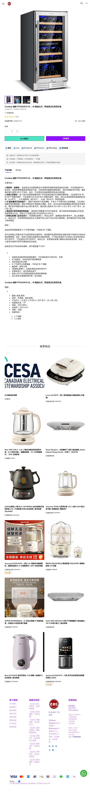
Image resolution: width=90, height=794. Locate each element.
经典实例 (12, 727)
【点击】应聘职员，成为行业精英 (34, 754)
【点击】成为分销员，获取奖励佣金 (34, 730)
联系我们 (12, 707)
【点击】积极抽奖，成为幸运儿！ (34, 722)
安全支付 (12, 714)
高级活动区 (34, 700)
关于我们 (12, 704)
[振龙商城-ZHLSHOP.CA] (9, 4)
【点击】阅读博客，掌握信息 (34, 762)
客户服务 (13, 700)
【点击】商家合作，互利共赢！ (34, 746)
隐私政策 (12, 720)
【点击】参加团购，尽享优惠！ (34, 714)
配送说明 (12, 710)
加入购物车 (24, 139)
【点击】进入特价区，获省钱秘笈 (34, 706)
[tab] (8, 171)
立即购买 (65, 138)
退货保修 (12, 717)
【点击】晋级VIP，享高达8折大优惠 (34, 738)
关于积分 (12, 723)
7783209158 (76, 737)
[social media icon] (49, 746)
